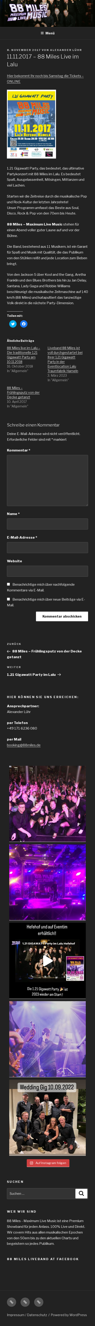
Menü (50, 33)
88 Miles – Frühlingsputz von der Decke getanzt (23, 392)
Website (14, 561)
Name (13, 514)
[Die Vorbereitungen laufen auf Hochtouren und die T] (47, 961)
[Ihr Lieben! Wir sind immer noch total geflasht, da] (47, 804)
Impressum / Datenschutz (27, 1315)
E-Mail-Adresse (22, 537)
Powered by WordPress (69, 1315)
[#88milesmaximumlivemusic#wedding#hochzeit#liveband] (47, 1118)
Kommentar (18, 450)
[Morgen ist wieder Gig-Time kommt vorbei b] (47, 1039)
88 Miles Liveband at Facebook (43, 1259)
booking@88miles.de (24, 745)
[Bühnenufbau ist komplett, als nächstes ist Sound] (47, 882)
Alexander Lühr (66, 50)
